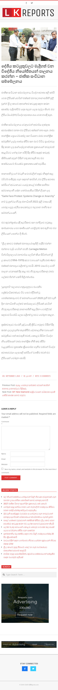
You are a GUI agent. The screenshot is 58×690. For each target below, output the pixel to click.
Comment (5, 423)
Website (4, 464)
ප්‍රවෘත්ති (29, 376)
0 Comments (45, 376)
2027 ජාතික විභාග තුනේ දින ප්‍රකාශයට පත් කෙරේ (25, 503)
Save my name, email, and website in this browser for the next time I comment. (29, 470)
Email (3, 459)
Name (3, 454)
